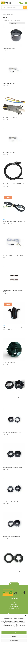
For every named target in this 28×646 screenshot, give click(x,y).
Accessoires (14, 604)
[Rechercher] (25, 7)
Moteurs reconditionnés (14, 601)
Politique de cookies (8, 644)
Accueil (4, 14)
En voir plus (14, 584)
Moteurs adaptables (14, 603)
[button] (26, 615)
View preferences (14, 640)
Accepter (14, 632)
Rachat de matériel (14, 608)
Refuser (14, 636)
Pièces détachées (14, 606)
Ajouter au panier (10, 55)
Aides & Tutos (14, 610)
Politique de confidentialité (18, 644)
